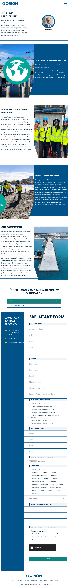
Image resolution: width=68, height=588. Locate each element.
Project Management (56, 487)
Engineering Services (38, 481)
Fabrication (45, 484)
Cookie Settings (53, 580)
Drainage (45, 478)
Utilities (50, 490)
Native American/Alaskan (39, 424)
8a (46, 421)
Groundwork (35, 487)
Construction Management (39, 475)
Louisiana (47, 537)
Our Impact (43, 580)
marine (20, 580)
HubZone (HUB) (36, 421)
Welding (58, 490)
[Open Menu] (65, 3)
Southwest (48, 534)
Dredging (54, 478)
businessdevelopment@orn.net (17, 342)
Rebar (34, 490)
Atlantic (56, 537)
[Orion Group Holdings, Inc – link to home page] (10, 3)
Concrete (53, 472)
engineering (34, 580)
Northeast (35, 540)
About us (12, 580)
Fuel (53, 484)
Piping (44, 487)
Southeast (57, 534)
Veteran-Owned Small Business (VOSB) (43, 409)
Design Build (35, 478)
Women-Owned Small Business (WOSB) (43, 412)
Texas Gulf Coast (37, 537)
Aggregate (35, 472)
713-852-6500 (12, 338)
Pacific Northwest (37, 534)
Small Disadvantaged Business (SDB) (42, 406)
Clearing (44, 472)
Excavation (35, 484)
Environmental (52, 481)
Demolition (53, 475)
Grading (60, 484)
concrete (26, 580)
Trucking (41, 490)
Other (52, 424)
